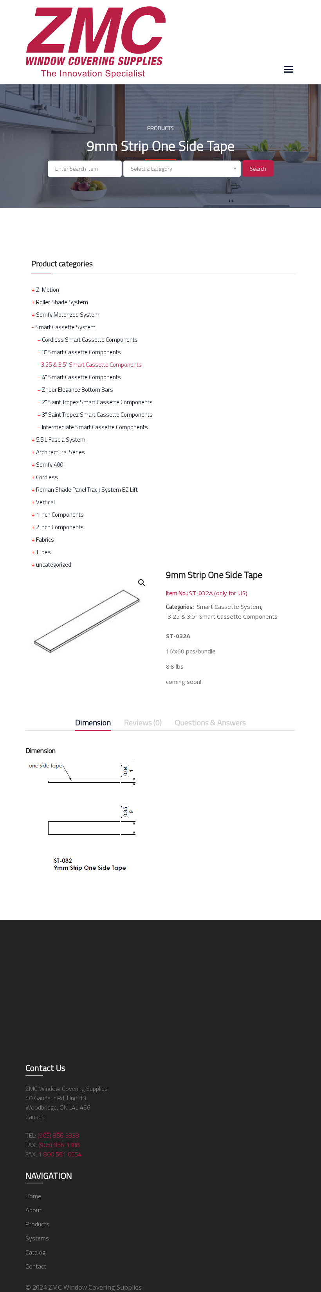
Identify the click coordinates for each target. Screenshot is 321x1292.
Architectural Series (60, 452)
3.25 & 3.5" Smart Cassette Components (91, 364)
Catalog (35, 1252)
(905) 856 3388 (59, 1144)
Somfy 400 (49, 464)
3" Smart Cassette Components (81, 352)
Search (258, 168)
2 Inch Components (60, 527)
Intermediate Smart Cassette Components (95, 427)
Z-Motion (47, 289)
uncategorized (53, 564)
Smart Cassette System (65, 327)
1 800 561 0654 (60, 1154)
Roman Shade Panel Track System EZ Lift (87, 489)
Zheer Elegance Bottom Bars (77, 389)
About (33, 1210)
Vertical (45, 502)
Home (33, 1196)
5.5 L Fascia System (60, 439)
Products (37, 1224)
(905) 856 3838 (58, 1135)
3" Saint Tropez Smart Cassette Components (97, 414)
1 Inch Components (60, 514)
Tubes (43, 552)
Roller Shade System (62, 302)
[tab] (93, 724)
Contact (35, 1266)
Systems (37, 1238)
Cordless (47, 477)
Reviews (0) (143, 723)
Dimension (93, 723)
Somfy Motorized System (67, 314)
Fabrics (45, 539)
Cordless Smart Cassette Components (90, 339)
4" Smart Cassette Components (81, 377)
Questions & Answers (210, 723)
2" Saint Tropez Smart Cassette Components (97, 402)
